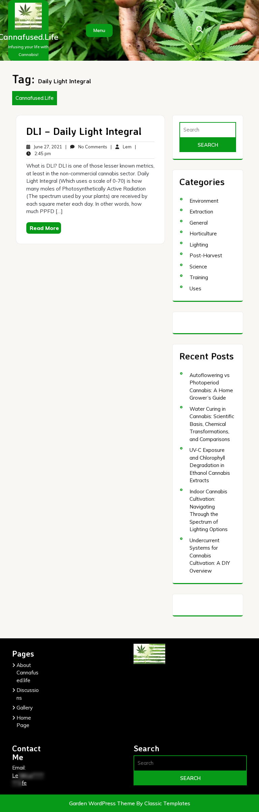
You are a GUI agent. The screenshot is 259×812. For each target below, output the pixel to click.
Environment (204, 201)
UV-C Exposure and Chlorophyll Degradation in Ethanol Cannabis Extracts (210, 465)
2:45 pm (42, 153)
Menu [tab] (99, 30)
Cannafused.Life (35, 98)
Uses (195, 288)
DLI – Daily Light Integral (84, 131)
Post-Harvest (206, 255)
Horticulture (203, 233)
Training (199, 277)
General (199, 223)
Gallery (25, 707)
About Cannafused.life (27, 673)
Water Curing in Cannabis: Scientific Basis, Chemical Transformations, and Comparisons (212, 424)
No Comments (92, 147)
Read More (44, 228)
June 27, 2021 (47, 147)
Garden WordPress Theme (102, 803)
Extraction (201, 211)
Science (198, 266)
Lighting (199, 244)
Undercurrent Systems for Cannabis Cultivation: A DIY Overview (210, 555)
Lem (127, 146)
